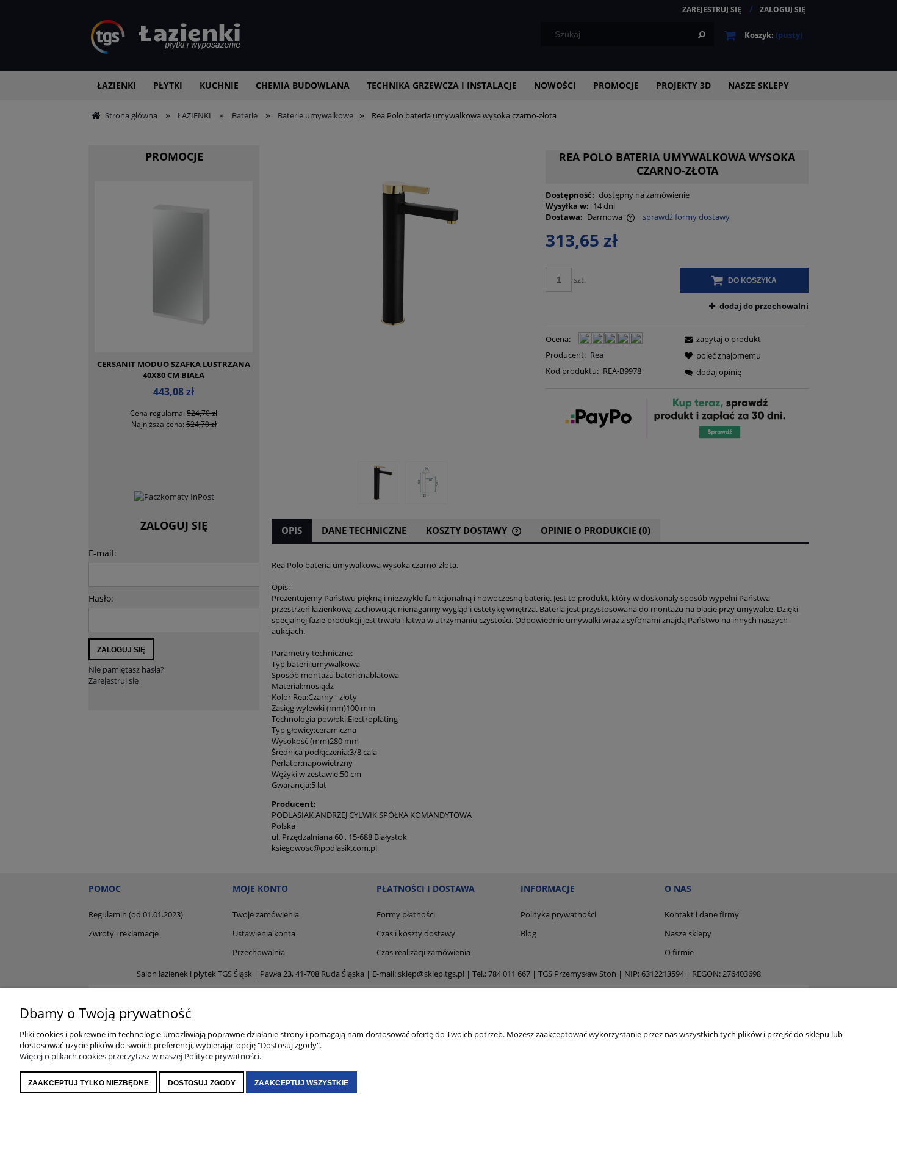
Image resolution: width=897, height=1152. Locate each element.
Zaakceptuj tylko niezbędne (88, 1083)
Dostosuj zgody (202, 1083)
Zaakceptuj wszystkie (301, 1083)
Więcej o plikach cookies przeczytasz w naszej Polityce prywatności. (140, 1056)
